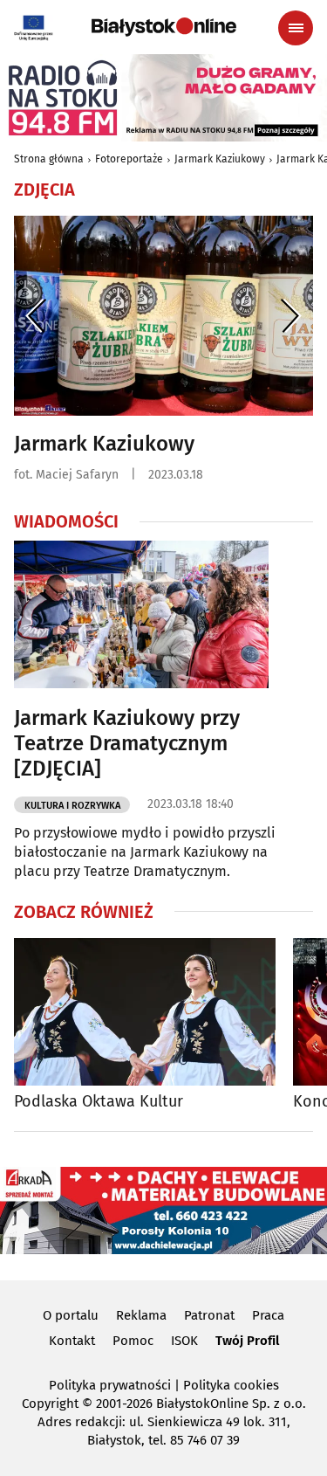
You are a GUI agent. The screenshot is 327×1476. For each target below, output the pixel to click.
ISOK (184, 1340)
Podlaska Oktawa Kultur (98, 1102)
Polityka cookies (231, 1385)
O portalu (71, 1315)
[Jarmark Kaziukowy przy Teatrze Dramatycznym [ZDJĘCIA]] (141, 614)
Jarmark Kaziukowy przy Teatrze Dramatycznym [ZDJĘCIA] (127, 743)
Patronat (209, 1315)
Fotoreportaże (129, 159)
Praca (268, 1315)
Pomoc (132, 1340)
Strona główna (49, 159)
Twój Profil (247, 1340)
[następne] (291, 316)
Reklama (141, 1315)
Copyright (50, 1403)
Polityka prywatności (110, 1385)
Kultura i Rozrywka (72, 805)
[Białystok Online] (164, 27)
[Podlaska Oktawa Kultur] (145, 1012)
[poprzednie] (36, 316)
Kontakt (72, 1340)
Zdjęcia (44, 189)
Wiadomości (66, 521)
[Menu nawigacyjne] (295, 27)
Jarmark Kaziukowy (219, 159)
